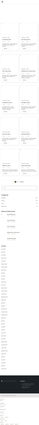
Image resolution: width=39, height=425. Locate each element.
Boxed (5, 404)
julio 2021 (3, 320)
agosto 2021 (3, 317)
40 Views (8, 167)
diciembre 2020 (4, 341)
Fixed (5, 420)
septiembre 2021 (4, 314)
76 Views (27, 167)
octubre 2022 (3, 293)
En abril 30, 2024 (6, 100)
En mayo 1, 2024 (6, 69)
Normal (2, 420)
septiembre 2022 (4, 296)
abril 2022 (3, 305)
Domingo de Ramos (25, 134)
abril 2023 (3, 279)
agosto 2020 (3, 353)
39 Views (8, 73)
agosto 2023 (3, 270)
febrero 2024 (3, 258)
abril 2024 (3, 252)
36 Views (27, 73)
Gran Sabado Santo (6, 39)
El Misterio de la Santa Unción (28, 71)
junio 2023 (3, 273)
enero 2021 (3, 338)
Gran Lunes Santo (6, 134)
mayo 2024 (3, 249)
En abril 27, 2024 (25, 132)
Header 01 (2, 424)
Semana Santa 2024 (25, 165)
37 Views (27, 104)
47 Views (27, 136)
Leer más (5, 48)
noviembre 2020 (4, 344)
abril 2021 (3, 329)
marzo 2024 (3, 255)
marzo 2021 (3, 332)
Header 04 (16, 424)
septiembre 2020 (4, 350)
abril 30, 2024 (13, 239)
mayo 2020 (3, 362)
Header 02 (7, 424)
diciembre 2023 (4, 264)
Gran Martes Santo (25, 102)
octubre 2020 (3, 347)
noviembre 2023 (4, 267)
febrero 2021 (3, 335)
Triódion (3, 41)
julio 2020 (3, 356)
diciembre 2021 (4, 308)
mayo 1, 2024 (13, 227)
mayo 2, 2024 (13, 221)
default (2, 417)
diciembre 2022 (4, 288)
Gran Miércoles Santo (7, 102)
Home (33, 10)
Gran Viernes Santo (25, 39)
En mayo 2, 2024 (25, 37)
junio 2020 (3, 359)
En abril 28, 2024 (6, 132)
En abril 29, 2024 (25, 100)
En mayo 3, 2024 (6, 37)
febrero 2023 (3, 282)
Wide (1, 404)
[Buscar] (35, 188)
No (3, 413)
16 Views (8, 41)
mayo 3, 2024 (13, 215)
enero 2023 (3, 285)
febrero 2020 (3, 368)
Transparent (6, 417)
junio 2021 (3, 323)
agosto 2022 (3, 299)
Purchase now (2, 399)
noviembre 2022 (4, 290)
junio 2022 (3, 302)
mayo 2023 (3, 276)
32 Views (8, 136)
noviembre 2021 (4, 311)
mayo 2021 (3, 326)
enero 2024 (3, 261)
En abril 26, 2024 (6, 163)
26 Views (27, 41)
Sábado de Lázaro (6, 165)
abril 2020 (3, 365)
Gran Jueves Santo (6, 71)
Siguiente (21, 181)
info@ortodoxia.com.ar (25, 387)
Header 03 (12, 424)
